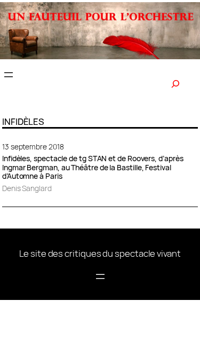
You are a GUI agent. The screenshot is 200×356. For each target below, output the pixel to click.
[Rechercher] (175, 83)
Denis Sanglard (27, 188)
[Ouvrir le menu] (8, 74)
